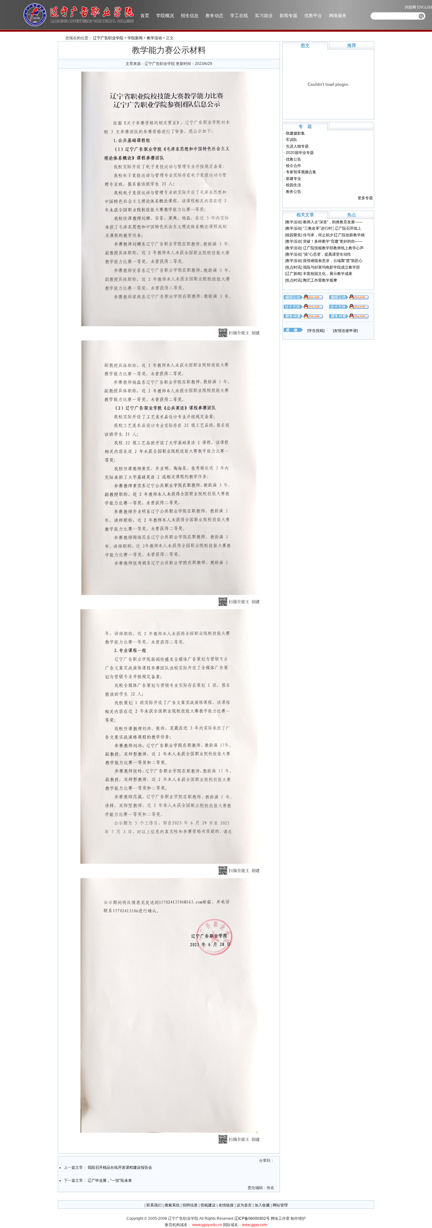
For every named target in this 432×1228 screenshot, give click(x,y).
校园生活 (293, 185)
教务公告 (293, 191)
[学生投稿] (315, 330)
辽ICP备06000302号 (252, 1218)
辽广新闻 (293, 273)
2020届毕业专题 (300, 152)
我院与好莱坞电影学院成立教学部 (331, 267)
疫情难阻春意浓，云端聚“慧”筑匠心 (332, 260)
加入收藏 (262, 1205)
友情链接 (226, 1205)
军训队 (291, 139)
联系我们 (154, 1205)
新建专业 (293, 178)
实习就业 (264, 15)
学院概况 (165, 15)
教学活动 (154, 38)
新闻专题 (288, 15)
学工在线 (239, 15)
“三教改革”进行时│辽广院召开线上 (332, 228)
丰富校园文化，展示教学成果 (327, 273)
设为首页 (244, 1205)
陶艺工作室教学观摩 (320, 280)
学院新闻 (135, 38)
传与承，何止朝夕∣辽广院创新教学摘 (334, 235)
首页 (144, 15)
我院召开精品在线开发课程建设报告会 (120, 1167)
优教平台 (313, 15)
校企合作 (293, 165)
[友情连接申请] (345, 330)
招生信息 (190, 15)
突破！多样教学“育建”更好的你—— (332, 241)
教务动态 (214, 15)
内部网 (410, 7)
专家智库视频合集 (301, 172)
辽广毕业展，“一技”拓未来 (110, 1180)
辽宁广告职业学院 (108, 38)
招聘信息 (190, 1205)
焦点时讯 (293, 267)
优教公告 (293, 159)
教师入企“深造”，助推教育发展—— (332, 222)
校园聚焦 (293, 235)
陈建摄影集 (295, 133)
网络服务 (338, 15)
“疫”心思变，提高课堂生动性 (327, 254)
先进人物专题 (297, 146)
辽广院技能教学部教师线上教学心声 (333, 248)
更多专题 (365, 198)
